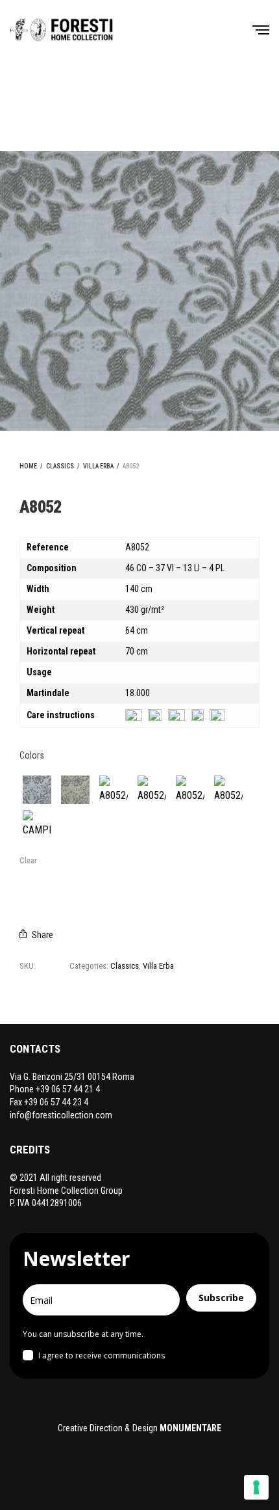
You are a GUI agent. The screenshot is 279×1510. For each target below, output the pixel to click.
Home (28, 466)
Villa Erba (98, 466)
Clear (28, 860)
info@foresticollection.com (61, 1115)
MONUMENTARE (190, 1428)
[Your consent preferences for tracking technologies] (256, 1487)
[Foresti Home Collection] (62, 29)
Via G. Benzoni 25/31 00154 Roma (72, 1077)
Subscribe (221, 1297)
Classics (60, 466)
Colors (31, 755)
